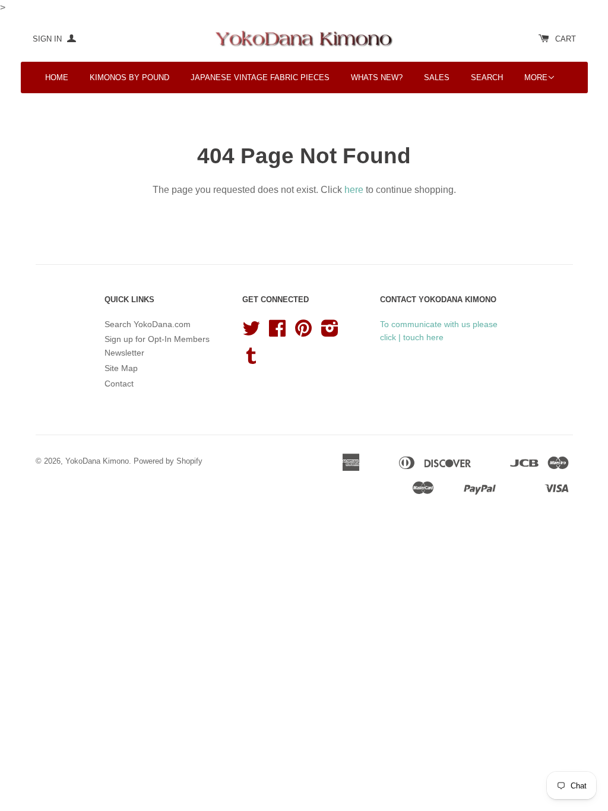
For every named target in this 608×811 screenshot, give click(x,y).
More (535, 77)
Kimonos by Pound (129, 77)
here (353, 190)
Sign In (48, 38)
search (487, 77)
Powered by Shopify (168, 461)
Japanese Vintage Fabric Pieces (260, 77)
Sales (436, 77)
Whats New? (377, 77)
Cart (565, 38)
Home (56, 77)
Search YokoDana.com (147, 324)
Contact (119, 383)
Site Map (121, 368)
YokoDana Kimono (97, 461)
